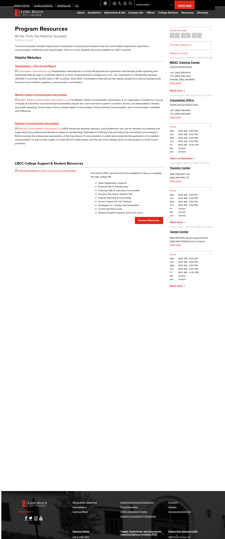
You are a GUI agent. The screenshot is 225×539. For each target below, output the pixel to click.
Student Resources (149, 220)
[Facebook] (26, 518)
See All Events (114, 3)
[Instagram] (35, 518)
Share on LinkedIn (197, 35)
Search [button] (130, 3)
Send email (175, 83)
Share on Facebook (175, 35)
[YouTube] (40, 518)
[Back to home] (28, 12)
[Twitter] (30, 518)
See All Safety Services (125, 3)
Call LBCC (119, 3)
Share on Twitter (186, 35)
